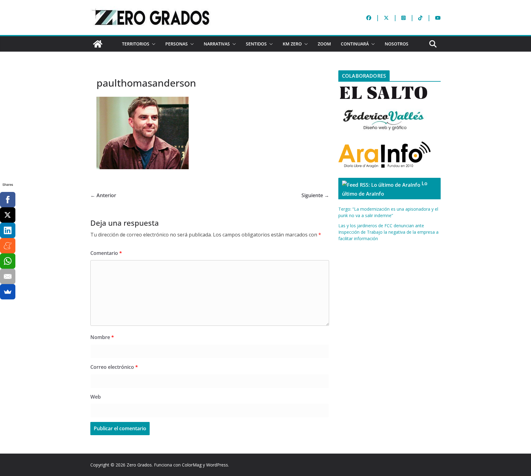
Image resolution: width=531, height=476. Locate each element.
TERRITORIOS (135, 44)
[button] (152, 44)
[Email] (7, 276)
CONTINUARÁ (355, 44)
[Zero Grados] (98, 44)
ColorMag (192, 465)
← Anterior (103, 195)
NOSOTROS (396, 44)
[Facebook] (7, 199)
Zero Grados (139, 465)
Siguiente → (315, 195)
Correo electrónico (114, 367)
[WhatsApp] (7, 261)
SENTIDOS (256, 44)
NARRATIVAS (217, 44)
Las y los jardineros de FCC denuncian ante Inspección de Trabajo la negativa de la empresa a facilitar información (388, 232)
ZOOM (324, 44)
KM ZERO (292, 44)
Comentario (106, 253)
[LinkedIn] (7, 230)
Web (95, 396)
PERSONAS (176, 44)
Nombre (102, 337)
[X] (7, 215)
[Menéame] (7, 245)
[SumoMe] (7, 291)
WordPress (217, 465)
